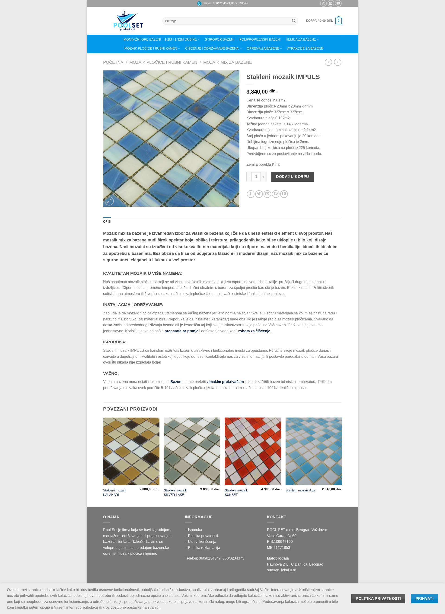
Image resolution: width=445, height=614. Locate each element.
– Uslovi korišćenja (200, 542)
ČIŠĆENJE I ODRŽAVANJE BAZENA (211, 48)
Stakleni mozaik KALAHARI (114, 492)
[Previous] (103, 461)
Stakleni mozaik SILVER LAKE (175, 492)
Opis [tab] (107, 221)
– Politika (193, 536)
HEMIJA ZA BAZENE (301, 39)
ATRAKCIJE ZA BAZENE (305, 48)
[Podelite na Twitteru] (259, 194)
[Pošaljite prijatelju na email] (267, 194)
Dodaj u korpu (292, 177)
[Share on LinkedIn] (284, 194)
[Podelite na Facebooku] (250, 194)
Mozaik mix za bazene (227, 62)
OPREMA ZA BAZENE (263, 48)
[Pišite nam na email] (330, 3)
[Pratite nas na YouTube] (338, 3)
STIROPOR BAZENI (219, 39)
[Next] (341, 461)
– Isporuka (193, 530)
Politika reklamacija (204, 548)
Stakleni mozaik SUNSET (236, 492)
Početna (113, 62)
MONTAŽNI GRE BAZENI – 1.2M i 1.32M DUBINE (160, 39)
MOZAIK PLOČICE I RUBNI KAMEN (150, 48)
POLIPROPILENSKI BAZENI (260, 39)
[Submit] (294, 21)
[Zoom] (109, 201)
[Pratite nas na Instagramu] (323, 3)
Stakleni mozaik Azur (301, 490)
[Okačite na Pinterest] (276, 194)
